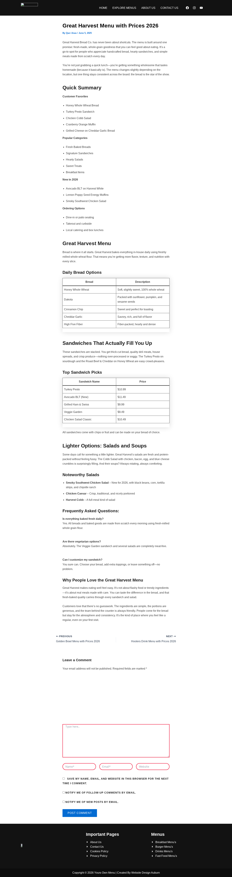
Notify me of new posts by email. (92, 801)
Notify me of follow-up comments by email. (100, 792)
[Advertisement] (116, 698)
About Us (148, 7)
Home (103, 7)
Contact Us (169, 7)
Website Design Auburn (145, 872)
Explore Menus (124, 7)
